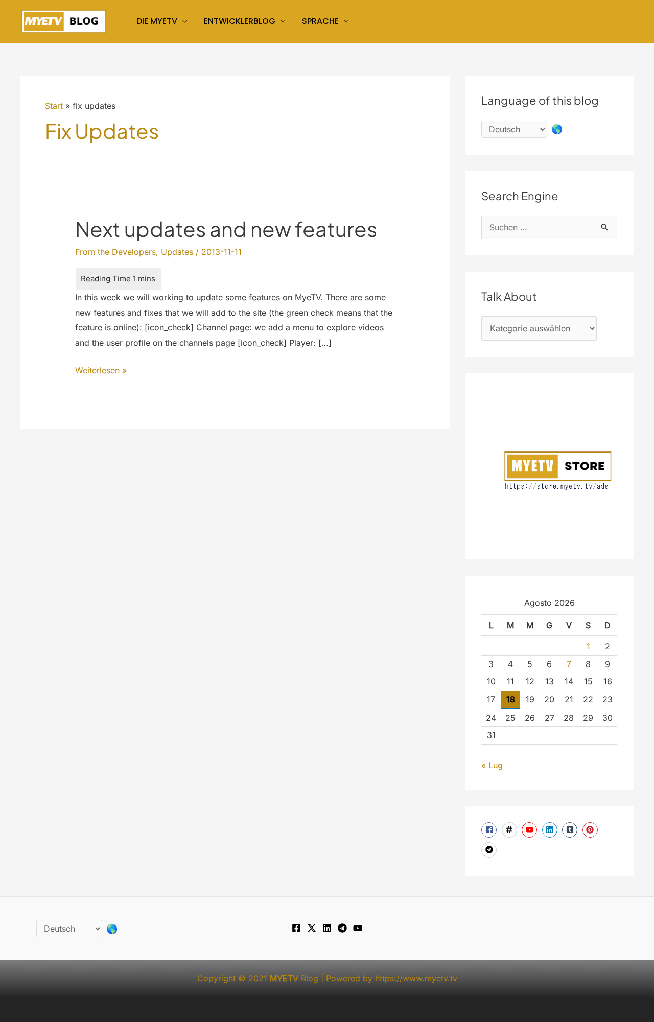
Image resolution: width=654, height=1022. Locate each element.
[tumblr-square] (571, 830)
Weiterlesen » (101, 371)
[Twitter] (311, 928)
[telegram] (490, 850)
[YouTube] (357, 928)
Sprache (320, 21)
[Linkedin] (327, 928)
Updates (177, 252)
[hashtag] (511, 830)
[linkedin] (551, 830)
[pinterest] (591, 830)
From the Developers (115, 252)
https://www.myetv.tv (416, 978)
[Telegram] (342, 928)
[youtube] (531, 830)
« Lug (492, 765)
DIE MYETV (156, 21)
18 (510, 699)
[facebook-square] (490, 830)
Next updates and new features (226, 229)
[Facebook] (296, 928)
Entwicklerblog (239, 21)
